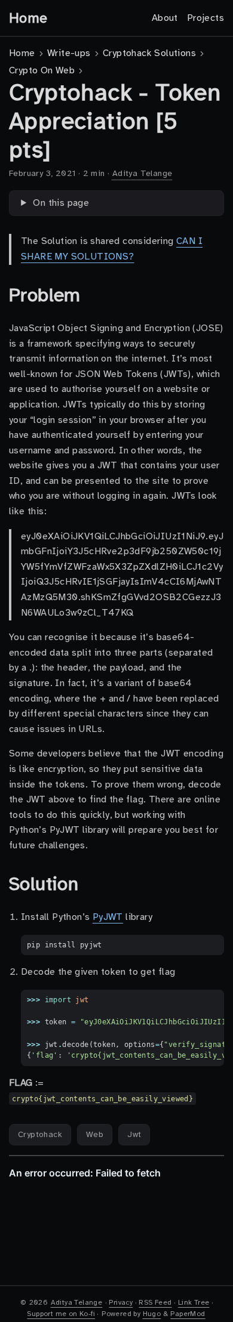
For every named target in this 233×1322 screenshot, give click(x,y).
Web (94, 1134)
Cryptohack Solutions (149, 53)
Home (28, 18)
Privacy (121, 1302)
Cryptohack (40, 1134)
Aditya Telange (142, 173)
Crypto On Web (42, 70)
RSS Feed (155, 1302)
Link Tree (194, 1302)
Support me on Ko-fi (61, 1313)
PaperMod (187, 1313)
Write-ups (69, 53)
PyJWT (108, 917)
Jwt (134, 1134)
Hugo (152, 1313)
